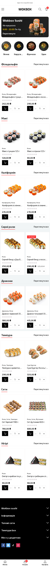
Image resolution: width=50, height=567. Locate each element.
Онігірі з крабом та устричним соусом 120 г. (21, 476)
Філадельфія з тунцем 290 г (14, 97)
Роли (4, 94)
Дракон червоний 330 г (12, 313)
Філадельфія (11, 94)
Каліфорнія (6, 202)
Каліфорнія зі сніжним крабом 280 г (18, 205)
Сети (8, 419)
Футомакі (39, 419)
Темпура (9, 365)
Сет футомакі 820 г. (36, 422)
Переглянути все (41, 64)
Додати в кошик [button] (5, 108)
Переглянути (9, 33)
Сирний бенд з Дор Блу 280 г (15, 259)
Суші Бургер (31, 365)
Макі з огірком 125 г (36, 151)
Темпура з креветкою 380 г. (14, 368)
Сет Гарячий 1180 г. (10, 422)
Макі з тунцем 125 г (11, 151)
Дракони (5, 311)
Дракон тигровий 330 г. (37, 313)
